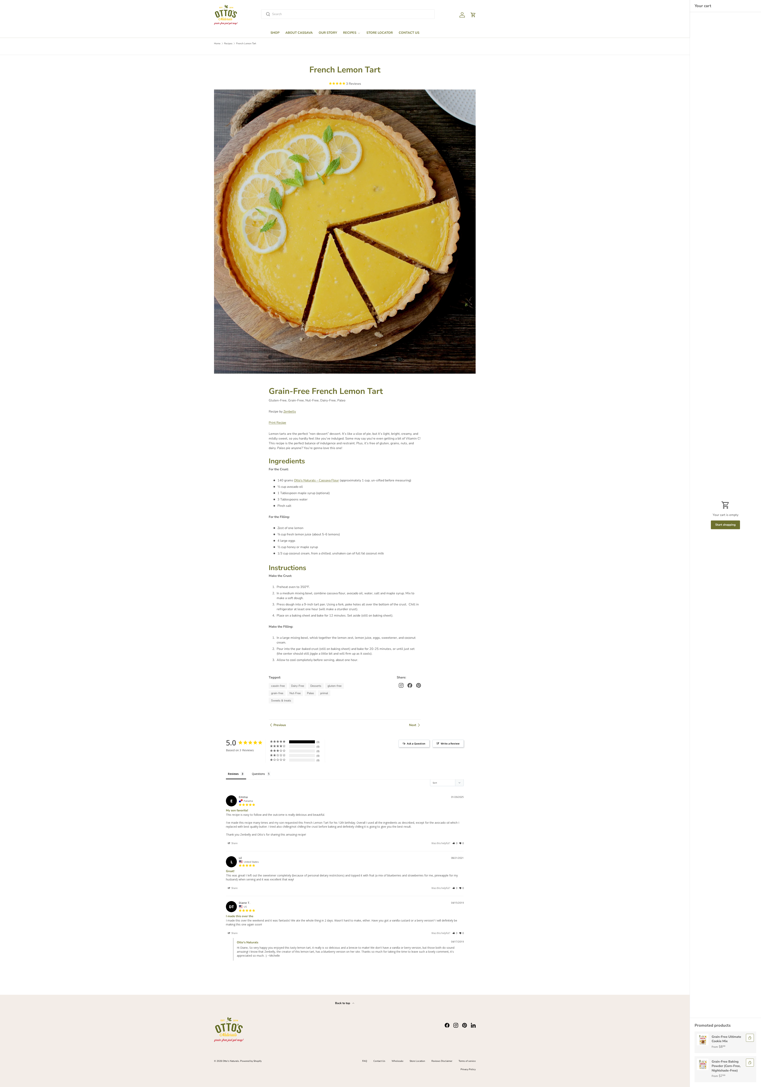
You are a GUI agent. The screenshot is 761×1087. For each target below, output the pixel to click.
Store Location (417, 1061)
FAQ (364, 1061)
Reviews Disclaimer (441, 1061)
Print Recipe (277, 422)
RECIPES (349, 33)
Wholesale (397, 1061)
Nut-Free (295, 693)
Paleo (310, 693)
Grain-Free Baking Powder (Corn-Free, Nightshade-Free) (726, 1066)
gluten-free (334, 686)
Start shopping (725, 525)
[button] (473, 15)
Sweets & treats (281, 700)
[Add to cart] (750, 1038)
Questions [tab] (258, 774)
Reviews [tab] (233, 774)
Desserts (315, 686)
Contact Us (379, 1061)
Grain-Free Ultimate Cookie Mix (726, 1039)
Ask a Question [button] (416, 743)
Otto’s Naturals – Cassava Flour (316, 480)
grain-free (277, 693)
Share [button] (234, 843)
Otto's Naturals (231, 1061)
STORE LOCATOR (379, 33)
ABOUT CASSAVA (299, 33)
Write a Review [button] (450, 743)
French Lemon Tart (246, 43)
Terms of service (467, 1061)
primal (324, 693)
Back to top (343, 1003)
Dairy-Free (297, 686)
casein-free (278, 686)
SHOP (275, 33)
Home (217, 43)
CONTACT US (409, 33)
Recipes (228, 43)
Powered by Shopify (251, 1061)
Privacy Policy (468, 1069)
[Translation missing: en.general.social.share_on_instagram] (401, 685)
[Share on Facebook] (409, 685)
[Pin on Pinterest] (418, 685)
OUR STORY (328, 33)
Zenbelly (289, 411)
